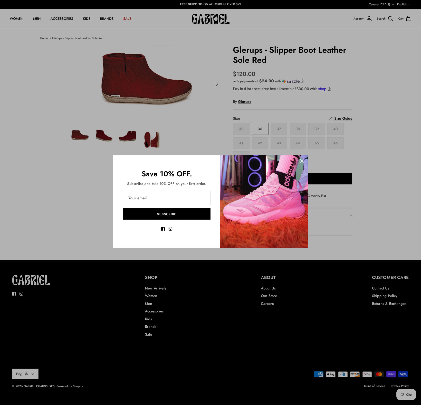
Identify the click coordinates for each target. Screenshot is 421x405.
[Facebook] (163, 229)
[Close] (302, 161)
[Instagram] (170, 229)
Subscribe (166, 214)
